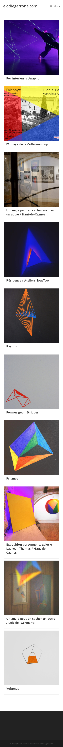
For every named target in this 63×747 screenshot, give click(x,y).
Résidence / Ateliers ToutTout (27, 280)
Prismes (12, 478)
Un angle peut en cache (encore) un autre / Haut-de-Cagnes (30, 212)
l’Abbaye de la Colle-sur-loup (27, 144)
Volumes (12, 688)
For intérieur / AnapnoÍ (23, 78)
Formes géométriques (22, 412)
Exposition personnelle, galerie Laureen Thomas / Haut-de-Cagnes (29, 548)
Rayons (11, 346)
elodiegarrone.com (20, 6)
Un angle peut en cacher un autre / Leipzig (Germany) (30, 621)
